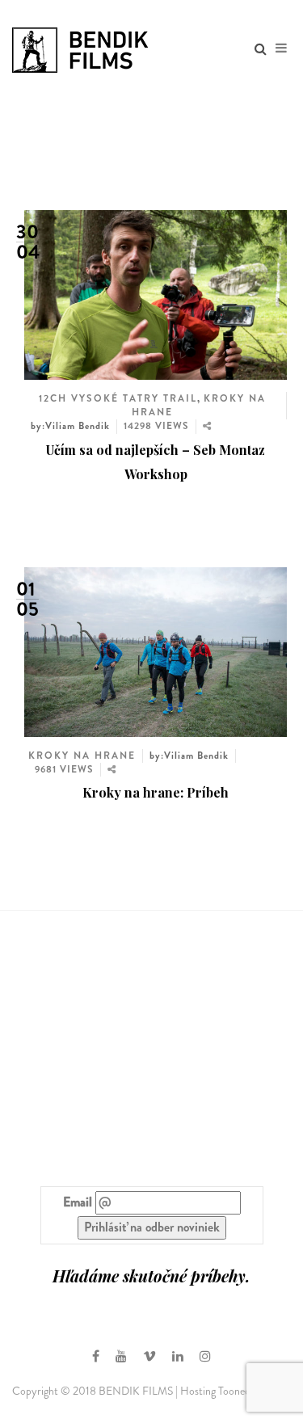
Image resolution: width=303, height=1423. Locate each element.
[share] (207, 426)
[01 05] (155, 650)
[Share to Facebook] (204, 445)
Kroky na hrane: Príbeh (155, 792)
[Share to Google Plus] (207, 472)
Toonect (236, 1391)
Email (77, 1202)
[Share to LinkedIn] (205, 499)
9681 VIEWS (64, 769)
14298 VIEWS (156, 426)
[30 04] (155, 293)
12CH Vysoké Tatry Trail (118, 398)
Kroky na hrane (82, 755)
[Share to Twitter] (206, 458)
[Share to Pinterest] (205, 485)
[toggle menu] (281, 48)
